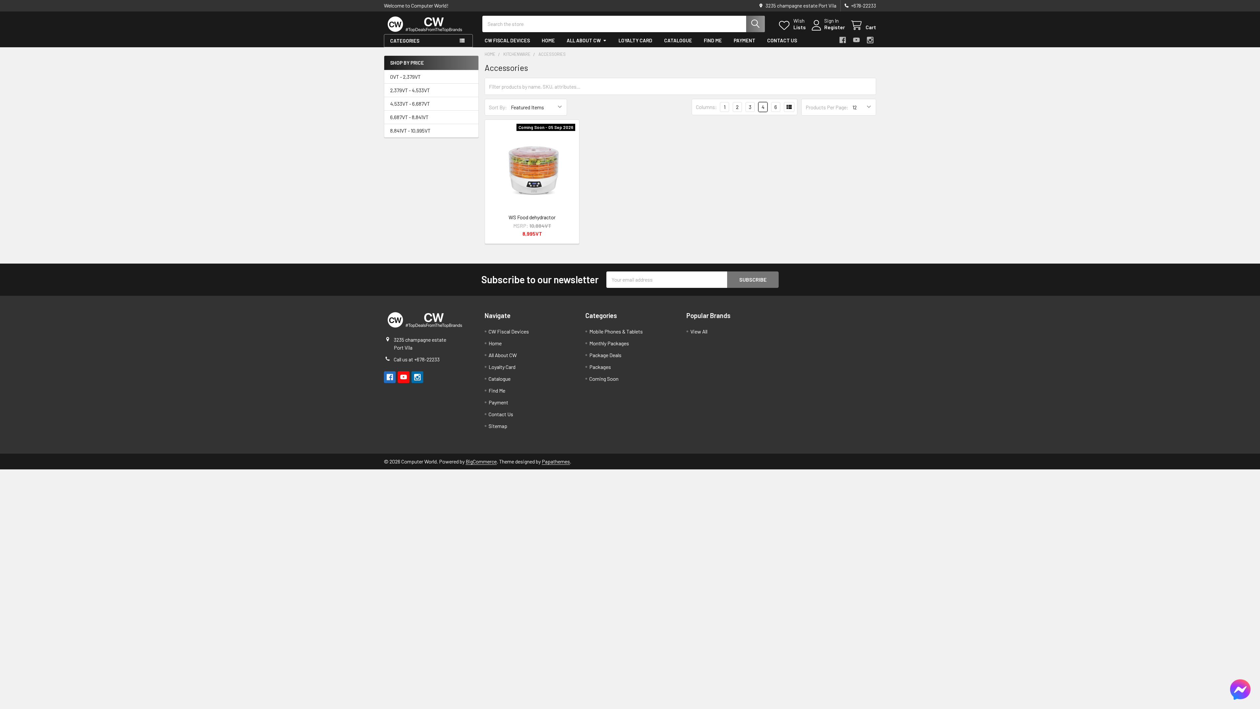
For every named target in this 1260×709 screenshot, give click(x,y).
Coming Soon (604, 379)
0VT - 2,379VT (405, 77)
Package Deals (605, 355)
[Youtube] (856, 40)
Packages (600, 367)
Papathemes (556, 461)
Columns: (706, 107)
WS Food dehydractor (532, 217)
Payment (744, 40)
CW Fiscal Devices (507, 40)
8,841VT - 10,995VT (410, 130)
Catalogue (678, 40)
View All (698, 331)
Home (548, 40)
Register (834, 27)
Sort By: (498, 107)
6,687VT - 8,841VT (409, 117)
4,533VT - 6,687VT (410, 103)
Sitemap (498, 426)
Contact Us (782, 40)
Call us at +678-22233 (417, 359)
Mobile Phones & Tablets (616, 331)
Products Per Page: (827, 107)
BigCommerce (481, 461)
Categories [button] (404, 41)
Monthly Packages (609, 343)
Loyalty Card (635, 40)
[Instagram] (870, 40)
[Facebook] (843, 40)
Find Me (713, 40)
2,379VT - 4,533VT (410, 90)
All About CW (584, 40)
